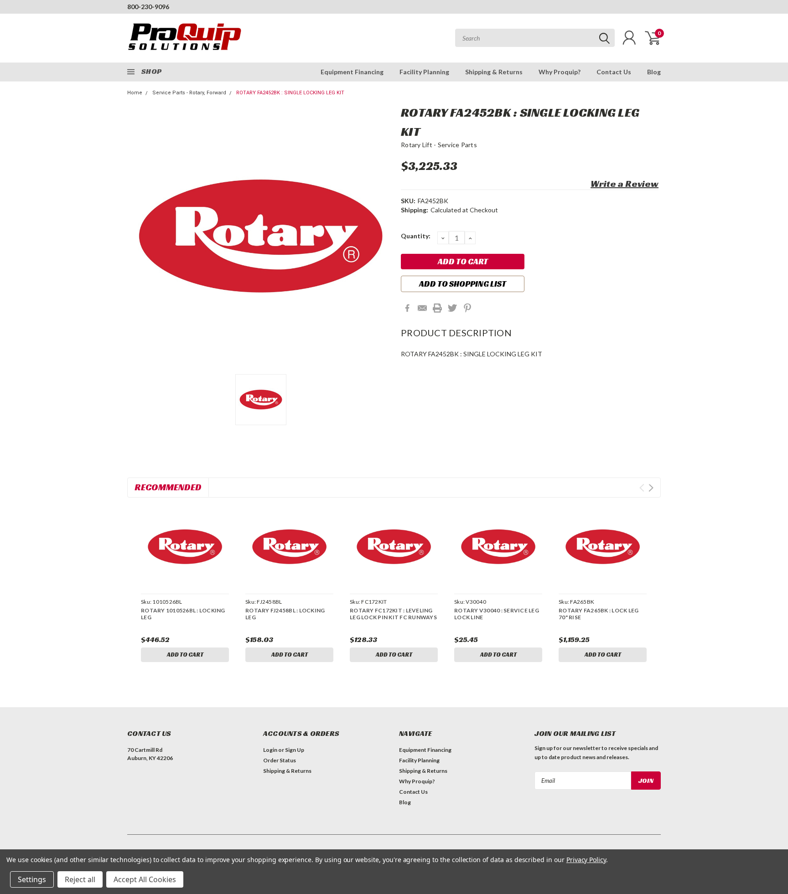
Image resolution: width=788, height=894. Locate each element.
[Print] (437, 308)
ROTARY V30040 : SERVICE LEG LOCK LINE (496, 614)
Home (134, 93)
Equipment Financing (352, 72)
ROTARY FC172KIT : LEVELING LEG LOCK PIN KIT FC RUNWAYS (393, 614)
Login (270, 749)
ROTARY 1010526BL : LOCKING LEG (183, 614)
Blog (654, 72)
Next (651, 487)
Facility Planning (424, 72)
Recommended (168, 487)
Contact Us (613, 72)
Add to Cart (185, 654)
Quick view (184, 547)
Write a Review (624, 184)
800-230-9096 (148, 6)
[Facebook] (407, 308)
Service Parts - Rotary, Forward (189, 93)
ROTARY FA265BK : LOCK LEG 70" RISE (598, 614)
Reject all (80, 879)
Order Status (279, 760)
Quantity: (415, 236)
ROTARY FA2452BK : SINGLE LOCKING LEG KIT (290, 93)
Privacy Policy (586, 859)
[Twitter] (452, 308)
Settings (32, 879)
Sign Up (294, 749)
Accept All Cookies (145, 879)
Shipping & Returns (494, 72)
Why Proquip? (560, 72)
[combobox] (535, 38)
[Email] (422, 308)
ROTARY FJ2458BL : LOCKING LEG (285, 614)
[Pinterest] (467, 308)
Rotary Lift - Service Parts (439, 145)
